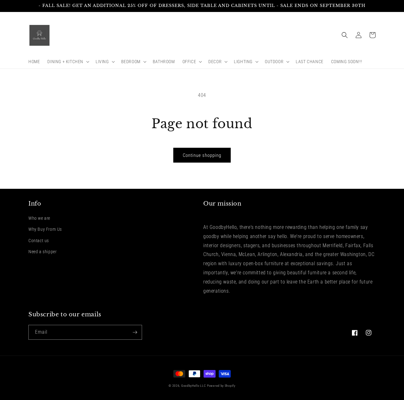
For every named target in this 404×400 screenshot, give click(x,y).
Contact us (38, 240)
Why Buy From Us (45, 229)
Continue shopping (202, 155)
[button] (68, 61)
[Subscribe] (135, 332)
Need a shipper (42, 251)
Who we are (39, 218)
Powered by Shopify (221, 385)
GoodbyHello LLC (193, 385)
